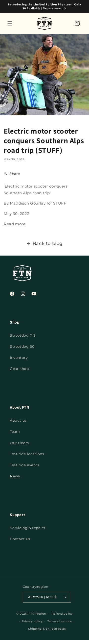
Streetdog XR (22, 335)
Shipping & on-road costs (47, 628)
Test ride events (24, 465)
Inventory (19, 357)
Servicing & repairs (27, 528)
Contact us (20, 539)
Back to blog (48, 243)
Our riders (19, 443)
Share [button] (14, 174)
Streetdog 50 (22, 346)
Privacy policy (32, 621)
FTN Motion (37, 613)
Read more (14, 224)
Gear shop (19, 368)
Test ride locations (27, 454)
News (15, 476)
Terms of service (59, 621)
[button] (9, 23)
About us (18, 420)
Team (15, 431)
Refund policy (62, 613)
